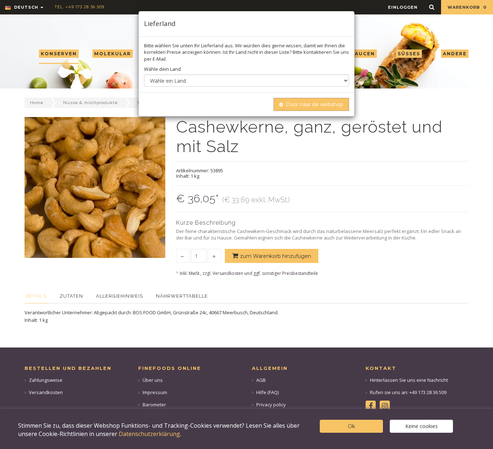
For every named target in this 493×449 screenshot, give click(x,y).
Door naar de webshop (314, 104)
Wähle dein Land (162, 69)
